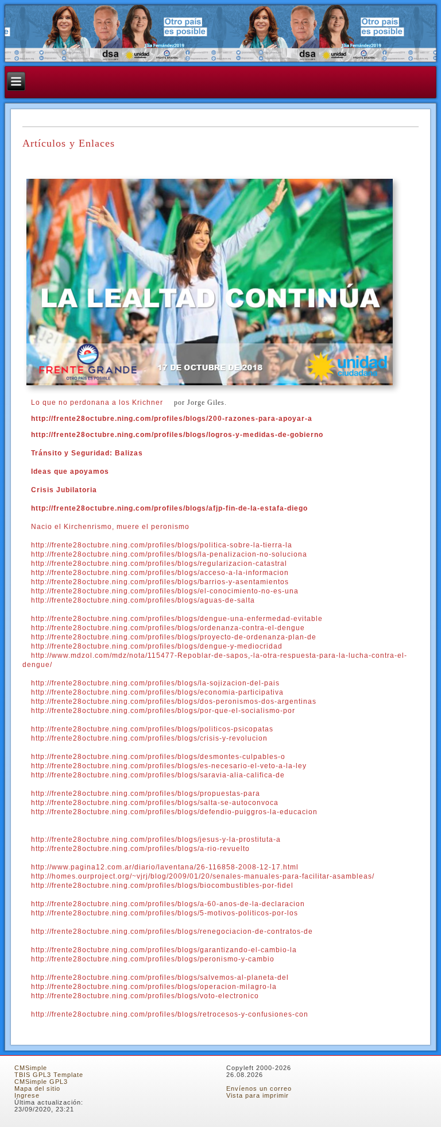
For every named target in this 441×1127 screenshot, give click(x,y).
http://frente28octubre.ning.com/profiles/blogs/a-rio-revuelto (140, 849)
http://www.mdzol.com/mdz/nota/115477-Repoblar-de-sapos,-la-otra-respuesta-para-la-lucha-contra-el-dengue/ (214, 660)
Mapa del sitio (37, 1088)
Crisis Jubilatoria (64, 490)
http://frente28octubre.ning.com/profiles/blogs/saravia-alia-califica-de (158, 775)
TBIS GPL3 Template (48, 1074)
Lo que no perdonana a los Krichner (97, 402)
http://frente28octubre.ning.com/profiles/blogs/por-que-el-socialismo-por (163, 711)
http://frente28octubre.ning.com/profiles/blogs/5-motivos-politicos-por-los (164, 913)
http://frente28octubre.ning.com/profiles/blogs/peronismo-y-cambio (152, 959)
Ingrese (27, 1095)
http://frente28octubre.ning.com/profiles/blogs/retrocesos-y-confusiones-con (169, 1014)
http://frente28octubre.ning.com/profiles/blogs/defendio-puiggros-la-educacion (174, 812)
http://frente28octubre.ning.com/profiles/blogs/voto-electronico (145, 996)
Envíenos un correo (259, 1088)
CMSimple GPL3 (41, 1081)
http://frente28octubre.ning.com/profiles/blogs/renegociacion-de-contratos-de (172, 931)
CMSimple (30, 1067)
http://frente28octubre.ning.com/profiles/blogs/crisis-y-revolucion (149, 738)
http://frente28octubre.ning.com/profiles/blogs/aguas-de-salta (143, 600)
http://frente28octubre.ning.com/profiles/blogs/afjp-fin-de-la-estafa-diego (169, 508)
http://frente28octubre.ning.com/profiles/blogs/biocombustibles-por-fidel (162, 885)
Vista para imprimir (257, 1095)
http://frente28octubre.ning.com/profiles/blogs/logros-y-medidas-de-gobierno (177, 435)
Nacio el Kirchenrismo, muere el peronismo (110, 527)
